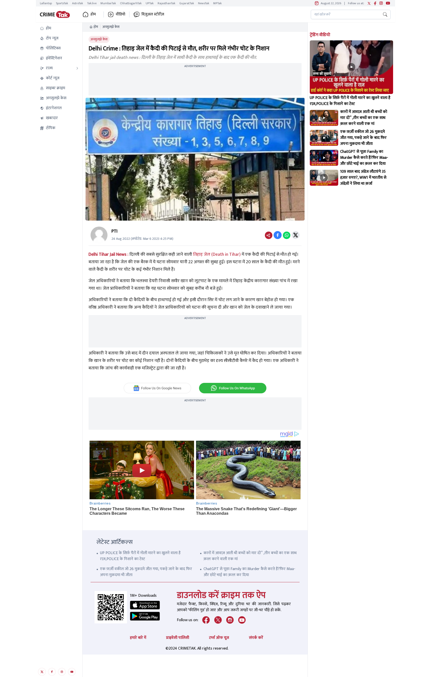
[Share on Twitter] (296, 235)
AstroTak (77, 3)
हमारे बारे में (138, 637)
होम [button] (93, 14)
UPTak (150, 3)
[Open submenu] (77, 68)
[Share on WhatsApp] (287, 235)
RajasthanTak (166, 3)
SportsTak (62, 3)
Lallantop (46, 3)
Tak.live (92, 3)
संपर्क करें (256, 637)
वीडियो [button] (120, 14)
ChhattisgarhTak (131, 3)
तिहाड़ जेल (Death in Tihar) (217, 254)
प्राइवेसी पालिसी (177, 637)
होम (96, 26)
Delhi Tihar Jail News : (109, 254)
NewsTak (203, 3)
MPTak (217, 3)
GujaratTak (186, 3)
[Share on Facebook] (278, 235)
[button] (59, 28)
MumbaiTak (108, 3)
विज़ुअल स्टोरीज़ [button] (152, 14)
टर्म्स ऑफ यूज (219, 637)
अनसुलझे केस (111, 26)
